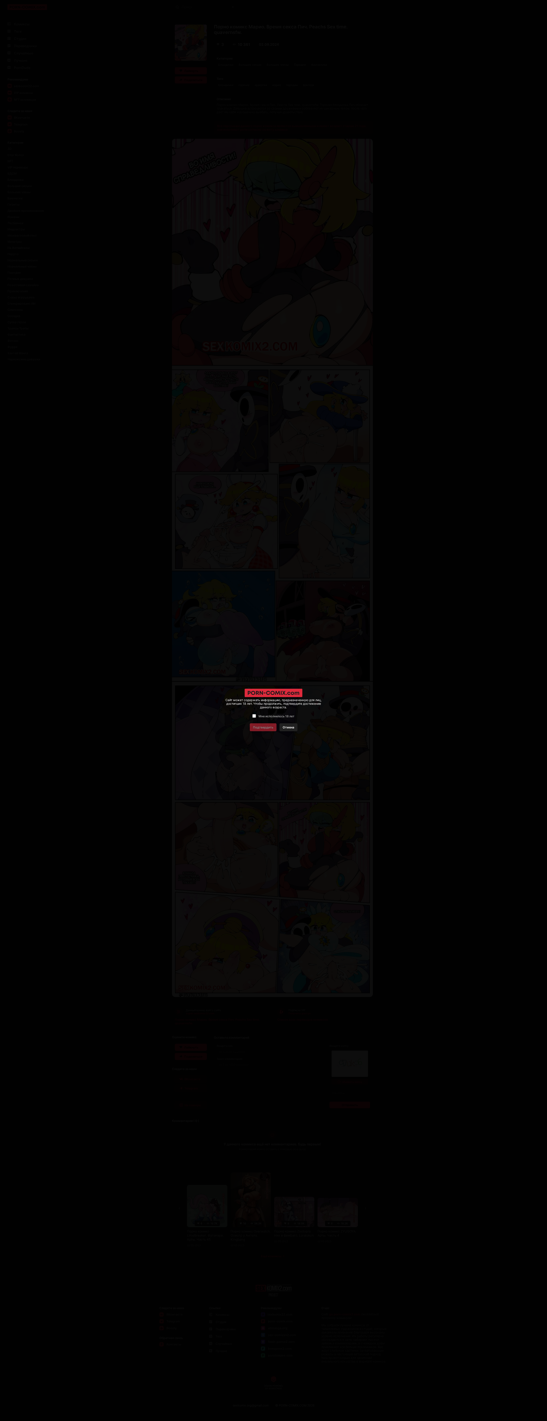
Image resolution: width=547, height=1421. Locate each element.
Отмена (288, 727)
